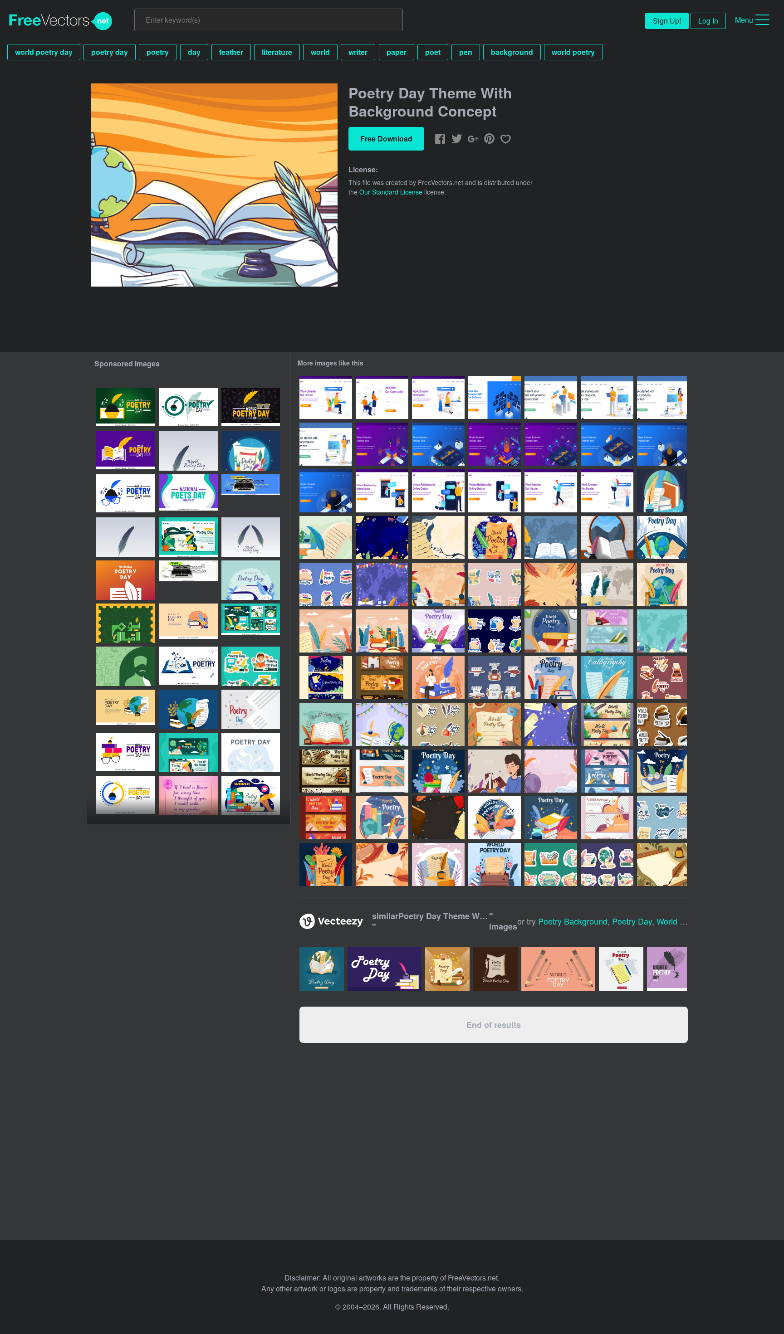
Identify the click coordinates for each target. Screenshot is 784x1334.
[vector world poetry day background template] (250, 580)
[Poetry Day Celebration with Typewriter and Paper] (662, 677)
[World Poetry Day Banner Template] (607, 817)
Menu (744, 20)
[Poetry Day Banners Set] (607, 630)
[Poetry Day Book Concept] (550, 677)
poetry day (109, 52)
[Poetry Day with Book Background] (550, 537)
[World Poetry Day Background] (325, 537)
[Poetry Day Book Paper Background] (382, 630)
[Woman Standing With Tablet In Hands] (662, 397)
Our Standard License (390, 191)
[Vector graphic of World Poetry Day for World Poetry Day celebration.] (188, 451)
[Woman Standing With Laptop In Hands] (325, 444)
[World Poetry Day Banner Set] (325, 677)
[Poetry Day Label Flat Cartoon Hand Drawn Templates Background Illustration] (250, 666)
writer (358, 52)
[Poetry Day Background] (382, 584)
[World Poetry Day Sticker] (662, 817)
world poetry (573, 52)
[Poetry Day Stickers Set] (438, 724)
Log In (708, 20)
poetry (158, 52)
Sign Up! (667, 20)
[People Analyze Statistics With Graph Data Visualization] (382, 444)
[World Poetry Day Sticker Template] (325, 584)
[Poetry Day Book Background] (325, 630)
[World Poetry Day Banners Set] (382, 677)
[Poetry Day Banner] (607, 771)
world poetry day (44, 52)
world (320, 52)
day (194, 52)
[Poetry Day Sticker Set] (607, 864)
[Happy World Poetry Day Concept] (438, 771)
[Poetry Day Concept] (325, 864)
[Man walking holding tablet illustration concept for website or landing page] (550, 490)
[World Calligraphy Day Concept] (607, 677)
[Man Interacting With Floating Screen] (494, 397)
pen (465, 52)
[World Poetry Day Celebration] (438, 630)
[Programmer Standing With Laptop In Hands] (607, 397)
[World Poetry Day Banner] (325, 817)
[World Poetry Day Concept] (662, 490)
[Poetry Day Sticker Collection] (550, 864)
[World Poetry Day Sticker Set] (494, 630)
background (512, 52)
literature (277, 52)
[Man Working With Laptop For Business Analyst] (550, 397)
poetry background (573, 921)
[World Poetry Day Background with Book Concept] (607, 537)
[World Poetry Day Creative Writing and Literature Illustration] (250, 752)
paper (397, 52)
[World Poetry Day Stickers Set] (494, 584)
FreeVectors (61, 21)
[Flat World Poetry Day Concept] (550, 817)
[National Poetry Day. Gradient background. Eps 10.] (125, 580)
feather (231, 52)
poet (433, 52)
